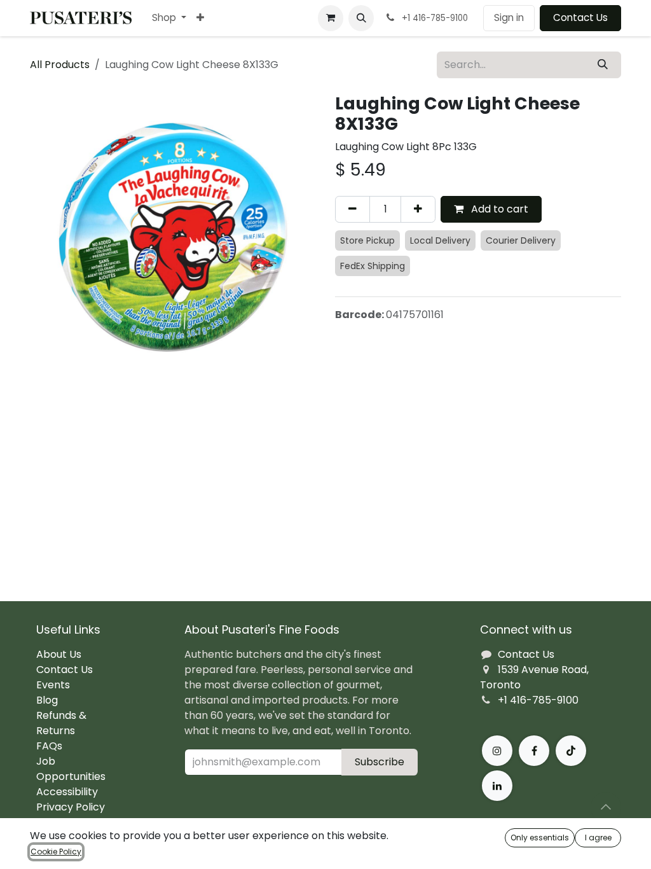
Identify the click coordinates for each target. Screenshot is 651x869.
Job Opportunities (71, 769)
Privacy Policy (70, 807)
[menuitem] (169, 18)
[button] (361, 18)
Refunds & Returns (61, 723)
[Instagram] (497, 750)
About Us (58, 654)
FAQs (49, 746)
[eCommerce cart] (330, 18)
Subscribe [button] (379, 761)
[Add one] (418, 209)
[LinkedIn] (497, 785)
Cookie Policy (56, 851)
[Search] (602, 65)
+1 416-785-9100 (538, 700)
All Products (60, 64)
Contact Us (580, 17)
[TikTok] (571, 750)
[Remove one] (352, 209)
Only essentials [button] (540, 837)
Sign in (509, 17)
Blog (47, 700)
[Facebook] (534, 750)
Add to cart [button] (498, 209)
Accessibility (67, 791)
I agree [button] (598, 837)
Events (53, 685)
